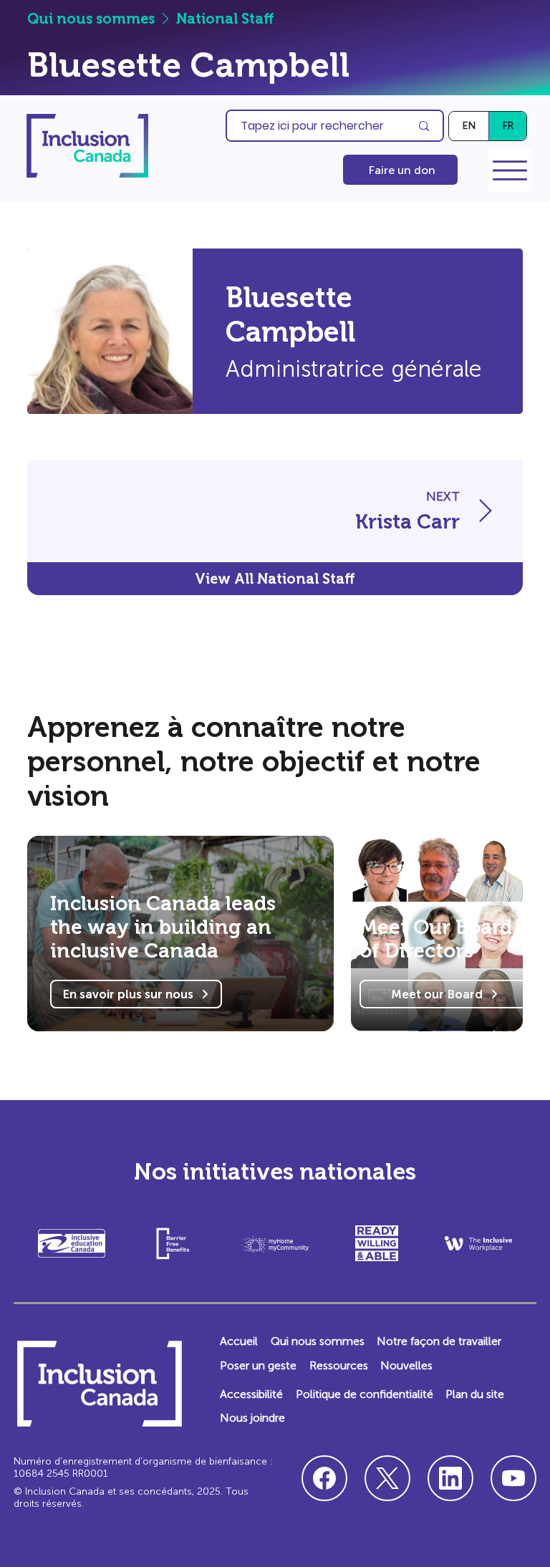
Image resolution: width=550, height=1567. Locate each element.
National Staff (225, 18)
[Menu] (509, 170)
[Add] (424, 511)
